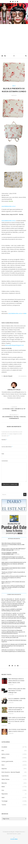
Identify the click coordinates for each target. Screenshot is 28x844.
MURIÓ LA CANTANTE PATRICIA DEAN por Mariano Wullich (12, 610)
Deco (14, 85)
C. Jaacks (19, 833)
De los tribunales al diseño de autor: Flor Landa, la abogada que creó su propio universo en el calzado (13, 605)
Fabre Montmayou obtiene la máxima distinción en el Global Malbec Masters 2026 (13, 543)
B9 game (4, 640)
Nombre (4, 439)
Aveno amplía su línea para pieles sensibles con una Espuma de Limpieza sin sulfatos (14, 576)
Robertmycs (5, 636)
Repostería (5, 794)
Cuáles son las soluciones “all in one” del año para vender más (14, 636)
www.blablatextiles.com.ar (9, 206)
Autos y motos (5, 754)
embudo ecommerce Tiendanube (12, 650)
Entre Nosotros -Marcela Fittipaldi (11, 772)
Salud (3, 797)
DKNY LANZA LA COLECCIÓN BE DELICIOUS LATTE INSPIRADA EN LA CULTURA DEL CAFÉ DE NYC (14, 563)
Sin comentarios (22, 376)
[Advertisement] (14, 39)
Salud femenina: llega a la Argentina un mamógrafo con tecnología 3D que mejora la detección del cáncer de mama (13, 622)
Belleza (3, 757)
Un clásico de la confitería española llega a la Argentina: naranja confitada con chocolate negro (13, 587)
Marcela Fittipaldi (8, 376)
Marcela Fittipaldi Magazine (14, 10)
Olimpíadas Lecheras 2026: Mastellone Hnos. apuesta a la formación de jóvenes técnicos (13, 632)
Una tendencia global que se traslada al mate (13, 651)
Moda (3, 786)
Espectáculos (5, 776)
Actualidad (4, 747)
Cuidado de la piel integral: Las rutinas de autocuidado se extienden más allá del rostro (13, 557)
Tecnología (4, 801)
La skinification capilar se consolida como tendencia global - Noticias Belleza (13, 615)
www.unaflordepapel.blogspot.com (14, 345)
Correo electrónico (7, 446)
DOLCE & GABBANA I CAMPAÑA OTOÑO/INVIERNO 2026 (9, 553)
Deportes (4, 768)
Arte (3, 750)
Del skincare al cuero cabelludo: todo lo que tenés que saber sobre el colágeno (14, 617)
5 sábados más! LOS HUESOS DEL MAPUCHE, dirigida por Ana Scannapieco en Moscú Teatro (14, 646)
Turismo (4, 804)
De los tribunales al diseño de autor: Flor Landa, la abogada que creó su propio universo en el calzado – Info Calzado (14, 601)
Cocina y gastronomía (7, 761)
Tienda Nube (6, 626)
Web (3, 453)
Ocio (3, 790)
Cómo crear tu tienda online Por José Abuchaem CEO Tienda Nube (14, 626)
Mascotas (4, 783)
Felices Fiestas (5, 779)
